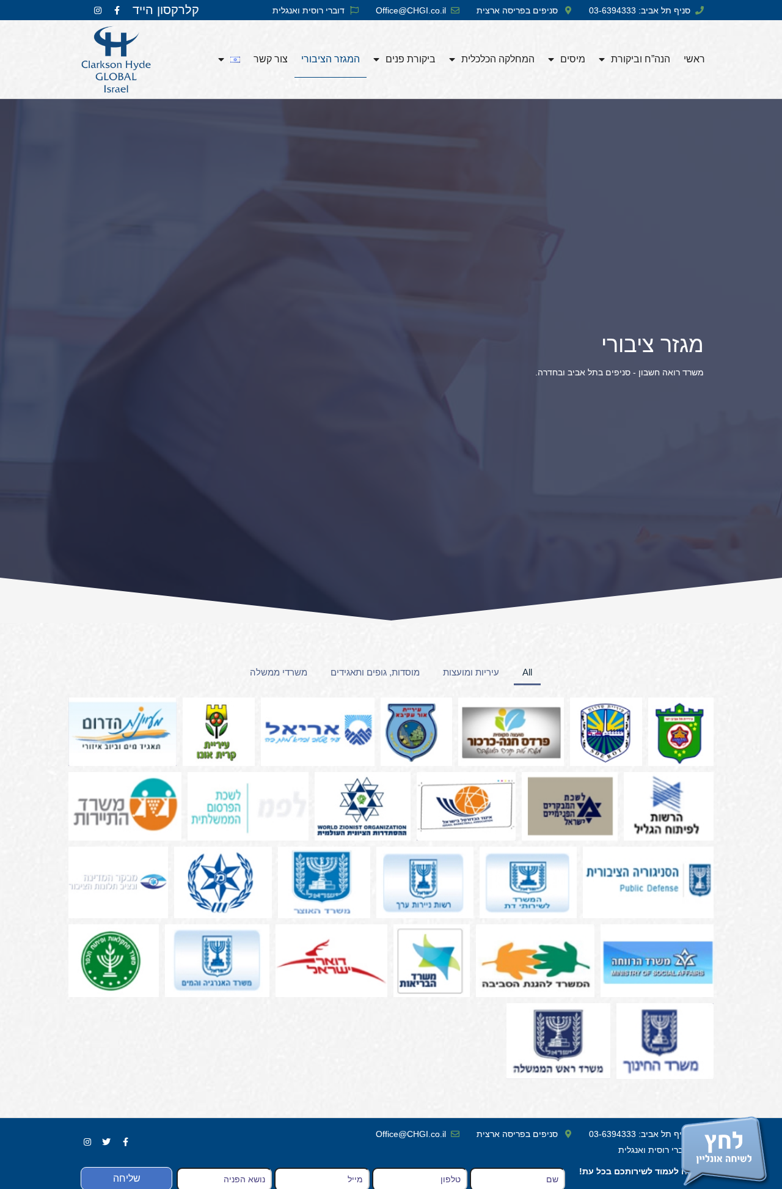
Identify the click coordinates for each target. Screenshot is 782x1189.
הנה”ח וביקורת (640, 59)
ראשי (694, 59)
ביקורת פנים (411, 59)
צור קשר (271, 59)
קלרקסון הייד (166, 10)
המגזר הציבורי (330, 59)
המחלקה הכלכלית (498, 59)
